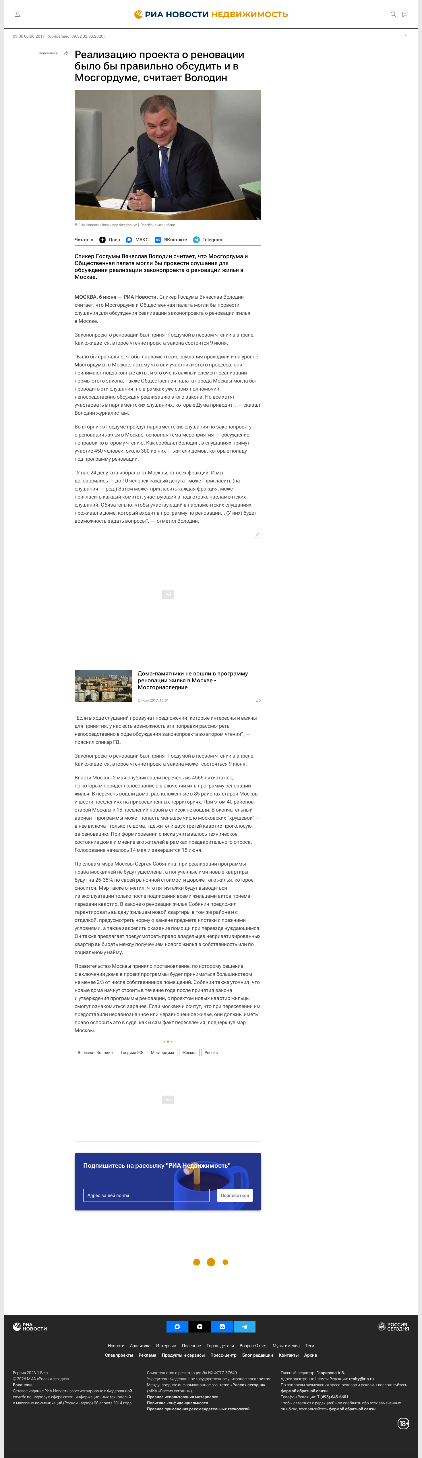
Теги (309, 1345)
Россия (211, 1052)
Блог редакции (257, 1355)
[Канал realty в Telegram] (244, 1327)
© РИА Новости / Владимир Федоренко (106, 225)
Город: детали (220, 1345)
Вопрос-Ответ (253, 1345)
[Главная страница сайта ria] (168, 14)
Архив (310, 1355)
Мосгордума (162, 1052)
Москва (189, 1052)
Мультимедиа (286, 1345)
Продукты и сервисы (183, 1355)
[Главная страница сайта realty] (211, 14)
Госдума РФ (132, 1052)
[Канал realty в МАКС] (177, 1327)
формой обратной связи (304, 1391)
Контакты (289, 1355)
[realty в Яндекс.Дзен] (200, 1327)
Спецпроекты (119, 1355)
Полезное (191, 1345)
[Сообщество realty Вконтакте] (222, 1327)
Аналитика (140, 1345)
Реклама (147, 1355)
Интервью (166, 1345)
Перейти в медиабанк (157, 225)
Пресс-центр (223, 1355)
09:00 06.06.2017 (29, 36)
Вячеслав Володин (95, 1052)
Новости (116, 1345)
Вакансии (22, 1384)
